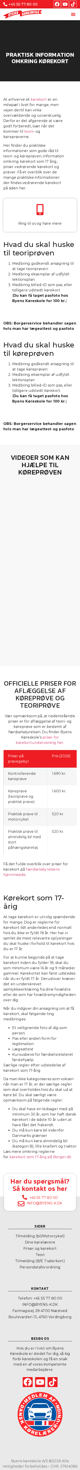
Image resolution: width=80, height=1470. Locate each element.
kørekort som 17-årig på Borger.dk (41, 1157)
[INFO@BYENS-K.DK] (21, 1203)
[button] (73, 14)
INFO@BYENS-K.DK (44, 1203)
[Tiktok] (73, 4)
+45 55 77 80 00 (23, 4)
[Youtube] (65, 4)
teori (28, 131)
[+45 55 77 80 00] (5, 4)
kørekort (39, 99)
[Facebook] (57, 4)
